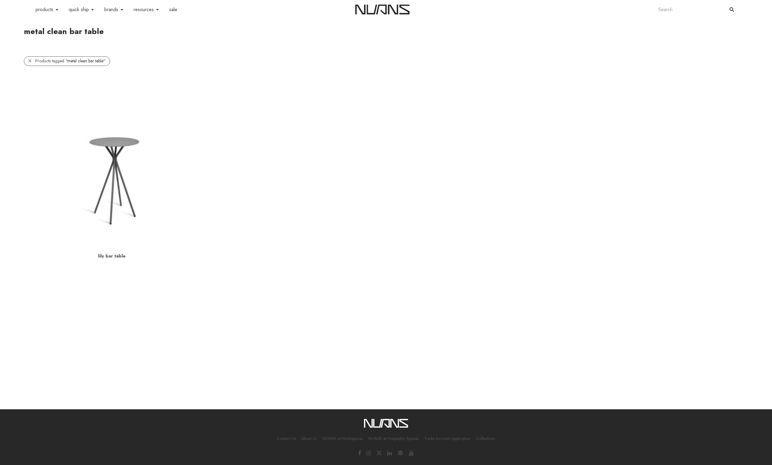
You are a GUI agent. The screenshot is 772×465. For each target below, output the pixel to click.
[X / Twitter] (379, 453)
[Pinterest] (400, 453)
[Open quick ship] (92, 9)
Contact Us (286, 438)
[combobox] (687, 9)
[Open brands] (122, 9)
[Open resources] (157, 9)
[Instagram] (368, 453)
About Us (309, 438)
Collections (485, 438)
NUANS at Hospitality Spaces (393, 438)
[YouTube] (411, 453)
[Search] (731, 9)
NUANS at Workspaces (342, 438)
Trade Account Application (447, 438)
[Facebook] (359, 453)
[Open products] (57, 9)
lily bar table (111, 256)
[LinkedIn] (390, 453)
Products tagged (70, 61)
